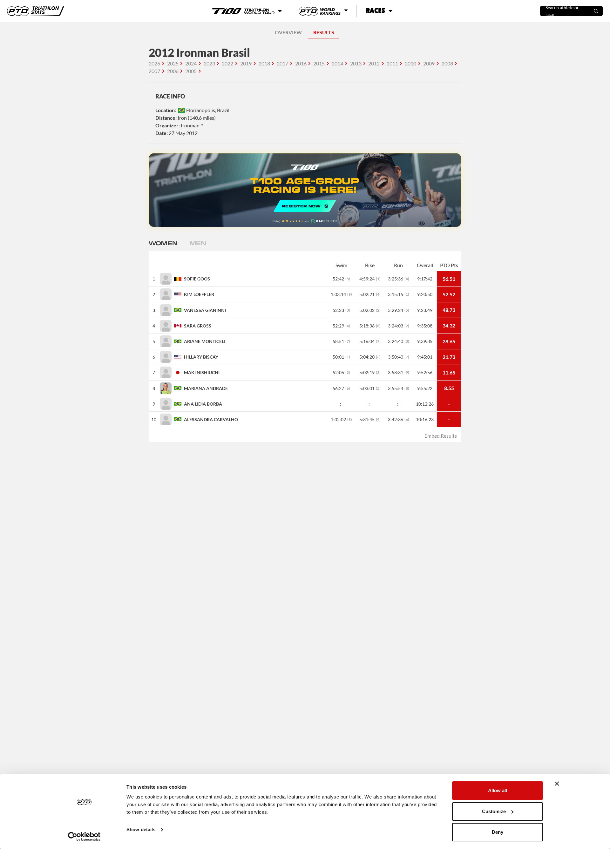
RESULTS (323, 32)
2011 (392, 63)
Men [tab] (197, 242)
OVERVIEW (288, 32)
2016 (301, 63)
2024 (191, 63)
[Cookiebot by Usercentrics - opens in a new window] (84, 836)
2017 (282, 63)
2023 (209, 63)
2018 (264, 63)
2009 (429, 63)
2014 (337, 63)
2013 (356, 63)
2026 (154, 63)
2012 (374, 63)
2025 (173, 63)
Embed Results (440, 436)
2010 (410, 63)
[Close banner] (557, 783)
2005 (191, 71)
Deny (497, 832)
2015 (319, 63)
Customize (494, 811)
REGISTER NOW (305, 190)
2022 (227, 63)
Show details (140, 829)
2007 (154, 71)
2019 (246, 63)
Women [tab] (163, 242)
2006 (173, 71)
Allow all (497, 790)
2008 (447, 63)
